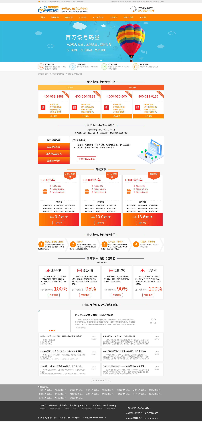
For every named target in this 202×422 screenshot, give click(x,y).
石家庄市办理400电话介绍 (79, 394)
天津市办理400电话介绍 (62, 390)
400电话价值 (136, 1)
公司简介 (43, 405)
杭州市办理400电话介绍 (109, 390)
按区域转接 (56, 67)
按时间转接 (48, 67)
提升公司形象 (119, 67)
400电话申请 (81, 328)
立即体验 (53, 295)
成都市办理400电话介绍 (141, 390)
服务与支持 (128, 17)
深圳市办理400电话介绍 (156, 390)
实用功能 (82, 17)
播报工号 (48, 69)
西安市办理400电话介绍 (62, 398)
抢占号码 (53, 116)
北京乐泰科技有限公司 (46, 418)
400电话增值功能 (146, 1)
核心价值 (111, 67)
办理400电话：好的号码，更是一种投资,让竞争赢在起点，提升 (62, 336)
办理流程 (79, 67)
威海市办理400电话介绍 (78, 398)
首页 (43, 17)
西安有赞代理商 (87, 409)
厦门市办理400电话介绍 (62, 394)
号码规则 (149, 67)
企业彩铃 (54, 69)
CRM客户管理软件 (54, 409)
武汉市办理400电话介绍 (47, 394)
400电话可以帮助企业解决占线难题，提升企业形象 (124, 351)
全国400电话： (44, 387)
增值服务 (126, 67)
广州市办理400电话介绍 (78, 390)
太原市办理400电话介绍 (94, 394)
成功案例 (63, 405)
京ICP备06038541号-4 (97, 418)
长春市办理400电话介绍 (125, 394)
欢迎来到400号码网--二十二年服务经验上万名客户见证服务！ (66, 1)
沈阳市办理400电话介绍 (109, 394)
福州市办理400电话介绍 (141, 394)
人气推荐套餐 (93, 67)
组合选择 (155, 67)
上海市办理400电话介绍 (47, 390)
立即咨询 (58, 223)
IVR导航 (63, 67)
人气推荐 (69, 87)
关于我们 (143, 17)
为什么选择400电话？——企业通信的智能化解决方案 (125, 366)
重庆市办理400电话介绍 (125, 390)
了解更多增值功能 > (101, 262)
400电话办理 (115, 1)
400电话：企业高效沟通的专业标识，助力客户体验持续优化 (62, 366)
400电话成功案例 (158, 1)
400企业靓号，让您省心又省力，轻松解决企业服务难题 (62, 351)
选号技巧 (113, 17)
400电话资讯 (95, 405)
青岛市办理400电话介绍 (156, 394)
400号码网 (59, 418)
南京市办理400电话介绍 (94, 390)
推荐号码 (132, 87)
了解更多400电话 (87, 159)
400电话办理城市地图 (57, 74)
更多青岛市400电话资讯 (101, 380)
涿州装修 (75, 409)
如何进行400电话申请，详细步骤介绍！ (95, 315)
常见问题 (83, 405)
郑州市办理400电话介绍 (47, 398)
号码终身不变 (112, 69)
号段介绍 (142, 67)
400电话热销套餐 (125, 1)
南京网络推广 (99, 409)
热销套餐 (55, 17)
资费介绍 (69, 17)
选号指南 (53, 405)
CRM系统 (66, 409)
